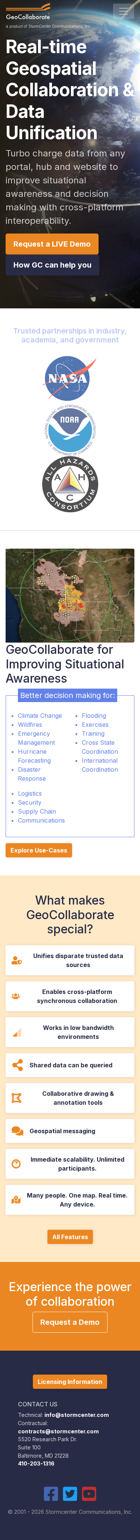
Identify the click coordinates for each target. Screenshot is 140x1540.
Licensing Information (70, 1381)
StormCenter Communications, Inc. (59, 26)
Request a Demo (70, 1322)
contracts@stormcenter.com (58, 1431)
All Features (70, 1237)
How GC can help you (52, 264)
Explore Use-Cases (38, 850)
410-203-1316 (36, 1463)
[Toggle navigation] (123, 11)
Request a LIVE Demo (52, 244)
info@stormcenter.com (76, 1415)
